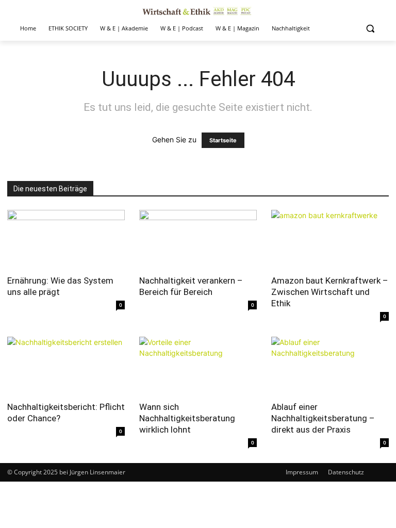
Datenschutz (346, 472)
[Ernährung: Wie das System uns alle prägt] (66, 239)
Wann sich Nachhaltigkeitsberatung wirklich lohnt (187, 418)
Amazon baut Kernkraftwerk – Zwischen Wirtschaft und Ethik (329, 291)
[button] (370, 28)
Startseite (223, 140)
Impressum (302, 472)
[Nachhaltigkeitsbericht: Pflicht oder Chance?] (66, 366)
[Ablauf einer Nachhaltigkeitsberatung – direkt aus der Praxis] (330, 366)
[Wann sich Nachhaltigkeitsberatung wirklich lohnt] (198, 366)
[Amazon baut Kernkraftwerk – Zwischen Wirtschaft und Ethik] (330, 239)
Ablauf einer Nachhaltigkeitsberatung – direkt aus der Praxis (323, 418)
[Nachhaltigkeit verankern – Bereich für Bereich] (198, 239)
